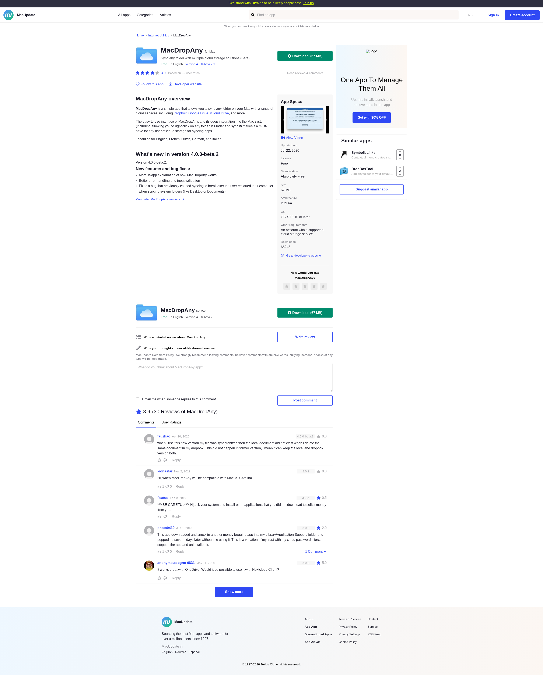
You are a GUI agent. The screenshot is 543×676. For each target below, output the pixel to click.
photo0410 (166, 528)
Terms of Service (350, 619)
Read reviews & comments (305, 73)
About (309, 619)
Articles (165, 15)
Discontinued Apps (318, 634)
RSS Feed (374, 634)
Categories (145, 15)
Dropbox (180, 113)
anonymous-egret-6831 (176, 563)
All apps (124, 15)
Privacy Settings (349, 634)
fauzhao (163, 436)
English (167, 651)
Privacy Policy (348, 627)
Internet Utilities (158, 35)
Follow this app (152, 84)
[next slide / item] (326, 119)
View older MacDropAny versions (158, 199)
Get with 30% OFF (372, 117)
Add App (311, 627)
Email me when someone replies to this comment (179, 399)
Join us (308, 3)
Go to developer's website (303, 255)
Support (373, 627)
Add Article (312, 642)
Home (140, 35)
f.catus (162, 498)
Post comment (305, 400)
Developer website (188, 84)
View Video (294, 138)
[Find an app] (253, 15)
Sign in (493, 15)
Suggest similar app (372, 189)
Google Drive (198, 113)
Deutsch (180, 651)
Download (307, 56)
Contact (373, 619)
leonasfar (164, 471)
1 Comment (314, 551)
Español (194, 651)
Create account (522, 15)
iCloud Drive (219, 113)
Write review (305, 337)
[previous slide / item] (284, 119)
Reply (176, 460)
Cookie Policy (348, 642)
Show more (234, 592)
